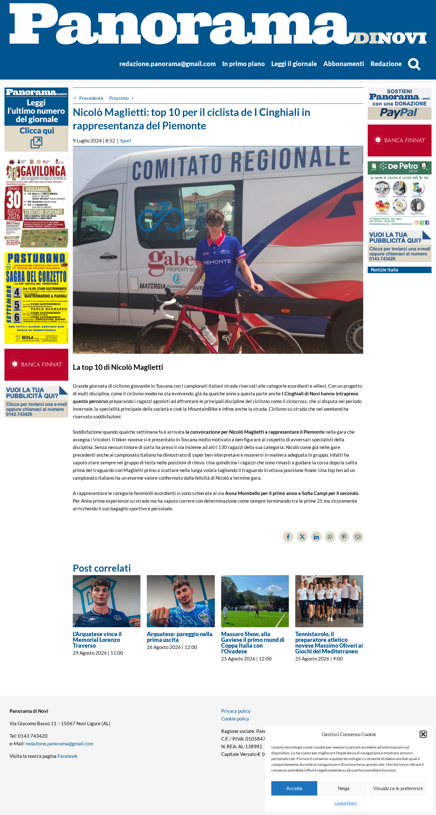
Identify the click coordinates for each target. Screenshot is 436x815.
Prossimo (119, 98)
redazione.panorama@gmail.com (59, 743)
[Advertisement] (36, 546)
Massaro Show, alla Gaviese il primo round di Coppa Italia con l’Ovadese (252, 642)
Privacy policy (236, 711)
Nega (343, 788)
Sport (126, 140)
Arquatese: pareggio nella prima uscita (180, 636)
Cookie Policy (346, 803)
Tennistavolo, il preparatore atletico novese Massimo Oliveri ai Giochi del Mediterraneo (329, 642)
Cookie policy (235, 718)
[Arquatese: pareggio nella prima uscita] (181, 601)
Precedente (91, 98)
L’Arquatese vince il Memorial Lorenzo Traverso (97, 639)
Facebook (67, 756)
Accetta (294, 788)
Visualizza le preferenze (398, 788)
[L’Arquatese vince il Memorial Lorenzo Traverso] (107, 601)
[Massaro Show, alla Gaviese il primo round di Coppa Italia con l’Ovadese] (255, 601)
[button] (423, 734)
